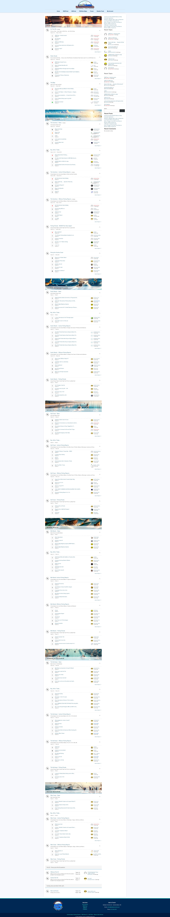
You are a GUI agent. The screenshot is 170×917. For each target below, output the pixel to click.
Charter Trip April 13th (59, 636)
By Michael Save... (97, 331)
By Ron (95, 208)
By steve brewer (97, 485)
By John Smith (96, 432)
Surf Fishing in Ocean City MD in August (63, 586)
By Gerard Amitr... (97, 593)
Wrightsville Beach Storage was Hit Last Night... (65, 68)
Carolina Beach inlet (59, 142)
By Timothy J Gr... (97, 613)
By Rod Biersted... (97, 300)
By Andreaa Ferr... (97, 696)
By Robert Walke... (97, 505)
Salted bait (57, 746)
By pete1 (95, 71)
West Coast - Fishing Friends (57, 859)
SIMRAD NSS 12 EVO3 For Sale (62, 161)
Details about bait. (59, 824)
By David (95, 158)
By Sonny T (96, 457)
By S (94, 65)
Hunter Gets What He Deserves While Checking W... (66, 730)
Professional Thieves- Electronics (62, 75)
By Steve (95, 264)
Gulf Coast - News (55, 413)
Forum (92, 11)
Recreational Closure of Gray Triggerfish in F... (64, 426)
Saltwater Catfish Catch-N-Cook (61, 419)
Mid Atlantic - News (55, 531)
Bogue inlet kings (58, 129)
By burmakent (96, 257)
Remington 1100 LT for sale (61, 697)
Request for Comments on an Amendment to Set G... (66, 423)
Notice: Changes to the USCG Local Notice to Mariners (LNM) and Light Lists (113, 23)
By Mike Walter (96, 677)
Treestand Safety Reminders (61, 596)
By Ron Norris (96, 583)
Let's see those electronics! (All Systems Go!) (114, 63)
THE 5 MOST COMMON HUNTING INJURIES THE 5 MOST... (68, 489)
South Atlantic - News (55, 291)
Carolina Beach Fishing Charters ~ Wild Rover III (77, 914)
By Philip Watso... (97, 479)
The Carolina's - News (55, 122)
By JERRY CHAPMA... (97, 854)
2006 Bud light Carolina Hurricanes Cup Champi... (65, 164)
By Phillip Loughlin (91, 892)
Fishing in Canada (59, 726)
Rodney (110, 55)
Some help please (59, 537)
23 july (56, 610)
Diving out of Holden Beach (60, 257)
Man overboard (58, 232)
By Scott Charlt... (97, 454)
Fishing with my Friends (60, 506)
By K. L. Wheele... (97, 753)
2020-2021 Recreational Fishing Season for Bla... (65, 300)
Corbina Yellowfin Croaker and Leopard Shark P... (65, 801)
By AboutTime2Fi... (97, 132)
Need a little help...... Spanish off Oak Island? (116, 43)
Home (58, 11)
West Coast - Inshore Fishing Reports (59, 818)
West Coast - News (55, 795)
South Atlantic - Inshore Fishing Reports (60, 326)
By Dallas (95, 388)
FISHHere (85, 909)
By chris (95, 773)
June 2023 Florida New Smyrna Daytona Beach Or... (66, 341)
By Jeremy (96, 830)
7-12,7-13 (57, 245)
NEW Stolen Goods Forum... (61, 62)
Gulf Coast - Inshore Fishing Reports (59, 445)
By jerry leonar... (97, 560)
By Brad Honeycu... (97, 365)
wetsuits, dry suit (58, 264)
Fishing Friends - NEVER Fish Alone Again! (61, 226)
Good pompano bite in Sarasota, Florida (63, 461)
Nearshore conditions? (59, 270)
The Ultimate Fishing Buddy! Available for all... (64, 235)
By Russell (96, 391)
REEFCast (65, 11)
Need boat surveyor (59, 101)
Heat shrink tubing (59, 693)
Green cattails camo (91, 891)
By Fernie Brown (97, 270)
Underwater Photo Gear (60, 260)
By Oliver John (96, 297)
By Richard (96, 807)
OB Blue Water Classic (59, 733)
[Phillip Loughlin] (85, 892)
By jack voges (96, 537)
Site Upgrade (57, 38)
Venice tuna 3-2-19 (59, 482)
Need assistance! (58, 365)
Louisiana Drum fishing (60, 454)
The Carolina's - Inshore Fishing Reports (60, 172)
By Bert (95, 62)
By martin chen (96, 671)
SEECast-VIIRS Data (59, 42)
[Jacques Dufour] (85, 879)
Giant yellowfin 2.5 (59, 850)
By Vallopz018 (96, 720)
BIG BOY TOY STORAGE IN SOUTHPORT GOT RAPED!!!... (67, 72)
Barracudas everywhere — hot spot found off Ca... (65, 95)
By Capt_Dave (96, 35)
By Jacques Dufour (91, 879)
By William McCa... (97, 317)
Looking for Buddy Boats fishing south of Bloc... (65, 773)
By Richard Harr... (97, 129)
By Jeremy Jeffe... (97, 238)
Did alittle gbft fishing (59, 753)
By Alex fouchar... (97, 419)
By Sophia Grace (97, 623)
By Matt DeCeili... (97, 142)
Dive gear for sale (58, 267)
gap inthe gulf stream (59, 368)
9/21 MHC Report (58, 215)
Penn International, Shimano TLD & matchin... (64, 700)
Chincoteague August (59, 613)
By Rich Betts (96, 723)
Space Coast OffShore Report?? (62, 358)
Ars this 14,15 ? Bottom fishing (61, 241)
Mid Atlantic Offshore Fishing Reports (59, 604)
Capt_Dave (111, 34)
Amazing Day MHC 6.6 (60, 208)
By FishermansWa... (97, 235)
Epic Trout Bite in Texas (60, 465)
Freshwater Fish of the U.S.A (61, 590)
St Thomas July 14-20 (59, 391)
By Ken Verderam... (97, 700)
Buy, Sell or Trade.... (55, 150)
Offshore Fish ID (54, 872)
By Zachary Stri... (97, 492)
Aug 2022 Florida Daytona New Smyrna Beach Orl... (66, 335)
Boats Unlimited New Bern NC (61, 65)
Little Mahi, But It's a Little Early (61, 361)
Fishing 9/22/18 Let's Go (60, 640)
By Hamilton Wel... (97, 706)
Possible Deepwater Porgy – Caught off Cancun (93, 873)
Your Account (85, 904)
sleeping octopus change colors (61, 804)
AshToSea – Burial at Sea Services (96, 914)
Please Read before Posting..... (61, 154)
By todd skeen (96, 75)
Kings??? (57, 191)
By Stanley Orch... (97, 509)
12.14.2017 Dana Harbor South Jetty (62, 834)
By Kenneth (96, 368)
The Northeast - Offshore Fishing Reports (60, 740)
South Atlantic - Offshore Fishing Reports (60, 352)
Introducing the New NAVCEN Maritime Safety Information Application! (113, 17)
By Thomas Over (97, 616)
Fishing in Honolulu (59, 238)
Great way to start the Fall (60, 671)
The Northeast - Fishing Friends (58, 767)
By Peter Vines (96, 98)
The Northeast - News (55, 662)
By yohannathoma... (97, 451)
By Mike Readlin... (97, 371)
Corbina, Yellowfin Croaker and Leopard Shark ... (65, 827)
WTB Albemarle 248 (59, 566)
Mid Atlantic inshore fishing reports (62, 593)
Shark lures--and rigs (59, 760)
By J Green (96, 566)
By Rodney (96, 45)
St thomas (57, 512)
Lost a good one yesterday (60, 139)
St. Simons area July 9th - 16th (61, 388)
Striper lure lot (58, 563)
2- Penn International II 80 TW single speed (64, 317)
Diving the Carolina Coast (56, 252)
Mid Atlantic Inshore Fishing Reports (59, 577)
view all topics (97, 51)
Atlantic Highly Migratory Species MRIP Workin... (65, 543)
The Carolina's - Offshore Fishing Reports (60, 199)
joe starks (111, 60)
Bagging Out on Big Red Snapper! (62, 509)
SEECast (73, 11)
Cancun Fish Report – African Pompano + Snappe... (66, 92)
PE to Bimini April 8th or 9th (60, 395)
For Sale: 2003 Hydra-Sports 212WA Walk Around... (66, 158)
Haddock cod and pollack (60, 750)
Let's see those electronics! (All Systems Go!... (64, 45)
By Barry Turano (97, 540)
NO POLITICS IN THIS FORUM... (62, 178)
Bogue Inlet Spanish (59, 188)
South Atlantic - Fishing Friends (58, 379)
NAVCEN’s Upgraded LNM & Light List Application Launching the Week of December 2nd (113, 20)
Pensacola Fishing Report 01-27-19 (62, 492)
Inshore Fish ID (54, 877)
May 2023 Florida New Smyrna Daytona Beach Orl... (66, 345)
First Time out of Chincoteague (61, 620)
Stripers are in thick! (59, 674)
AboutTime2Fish (112, 52)
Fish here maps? (58, 48)
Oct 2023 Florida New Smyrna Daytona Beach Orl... (66, 332)
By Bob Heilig (96, 636)
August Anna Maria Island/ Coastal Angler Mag (65, 479)
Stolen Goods (53, 56)
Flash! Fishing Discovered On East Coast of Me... (65, 808)
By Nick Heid (96, 801)
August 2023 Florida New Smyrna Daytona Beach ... (66, 338)
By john (95, 68)
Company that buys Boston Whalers (62, 560)
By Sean (95, 482)
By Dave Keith (96, 850)
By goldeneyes (96, 241)
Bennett (110, 47)
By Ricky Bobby (96, 703)
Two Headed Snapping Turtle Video (62, 432)
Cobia (56, 135)
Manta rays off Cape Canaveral (61, 371)
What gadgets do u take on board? (62, 720)
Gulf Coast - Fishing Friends (57, 500)
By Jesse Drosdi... (97, 260)
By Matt (95, 245)
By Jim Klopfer (96, 461)
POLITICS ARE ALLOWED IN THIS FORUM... (64, 88)
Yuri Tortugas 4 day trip (60, 385)
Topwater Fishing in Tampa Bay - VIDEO (63, 451)
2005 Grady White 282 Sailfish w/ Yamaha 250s (65, 557)
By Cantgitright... (97, 164)
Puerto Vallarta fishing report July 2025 (63, 98)
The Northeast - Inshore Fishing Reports (60, 714)
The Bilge (52, 82)
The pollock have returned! (60, 677)
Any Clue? (90, 878)
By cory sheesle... (97, 358)
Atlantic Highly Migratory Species (62, 304)
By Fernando (96, 92)
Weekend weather (59, 623)
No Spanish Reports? (59, 185)
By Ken (95, 750)
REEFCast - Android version (61, 35)
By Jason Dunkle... (97, 640)
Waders (56, 457)
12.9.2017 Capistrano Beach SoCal (62, 837)
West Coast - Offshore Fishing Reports (60, 844)
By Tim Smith (96, 586)
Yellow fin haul (58, 211)
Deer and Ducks (54, 891)
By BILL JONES (96, 465)
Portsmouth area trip (59, 583)
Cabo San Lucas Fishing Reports (62, 854)
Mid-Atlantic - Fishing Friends (57, 631)
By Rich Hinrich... (97, 385)
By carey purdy (96, 590)
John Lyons (111, 44)
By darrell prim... (97, 759)
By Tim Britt (96, 191)
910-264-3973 (114, 909)
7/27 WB (57, 218)
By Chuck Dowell (97, 267)
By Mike (95, 215)
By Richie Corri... (97, 361)
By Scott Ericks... (97, 395)
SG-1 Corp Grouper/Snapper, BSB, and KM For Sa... (66, 706)
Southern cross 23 (59, 540)
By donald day (96, 693)
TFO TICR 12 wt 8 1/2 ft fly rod (61, 320)
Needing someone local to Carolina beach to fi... (65, 643)
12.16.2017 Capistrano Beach (61, 830)
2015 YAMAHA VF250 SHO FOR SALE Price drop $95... (67, 703)
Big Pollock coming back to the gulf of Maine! (64, 668)
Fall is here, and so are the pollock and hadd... (65, 681)
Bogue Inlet (57, 132)
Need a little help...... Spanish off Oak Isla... (64, 181)
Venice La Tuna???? (59, 485)
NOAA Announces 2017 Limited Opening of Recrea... (66, 307)
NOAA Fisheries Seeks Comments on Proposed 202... (66, 297)
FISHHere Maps (83, 11)
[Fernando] (85, 874)
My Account (110, 11)
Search (105, 108)
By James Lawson (97, 643)
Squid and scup (58, 723)
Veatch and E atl (58, 756)
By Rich (95, 746)
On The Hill (53, 29)
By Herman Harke (97, 154)
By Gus (95, 426)
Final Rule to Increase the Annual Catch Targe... (65, 429)
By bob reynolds (97, 570)
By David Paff (96, 304)
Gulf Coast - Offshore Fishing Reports (59, 473)
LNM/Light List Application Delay (110, 25)
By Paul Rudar (96, 101)
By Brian (95, 563)
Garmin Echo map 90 (59, 570)
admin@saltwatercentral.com (113, 907)
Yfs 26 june (57, 616)
